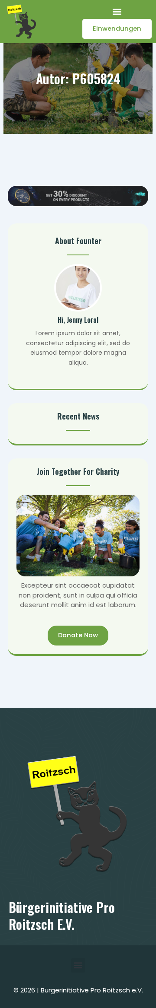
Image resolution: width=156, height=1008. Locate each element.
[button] (117, 11)
